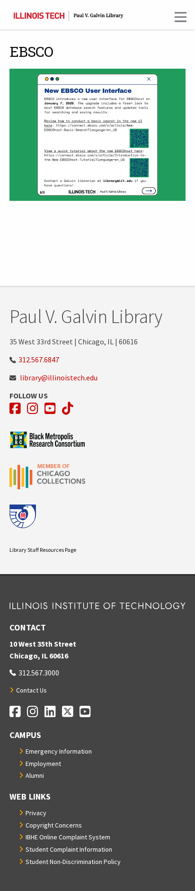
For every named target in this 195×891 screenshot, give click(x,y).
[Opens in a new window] (97, 440)
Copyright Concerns (54, 825)
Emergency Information (59, 751)
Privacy (36, 813)
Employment (43, 763)
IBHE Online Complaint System (68, 837)
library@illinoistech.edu (59, 377)
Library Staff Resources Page (42, 549)
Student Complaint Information (69, 849)
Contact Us (31, 690)
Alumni (35, 775)
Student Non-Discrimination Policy (73, 861)
